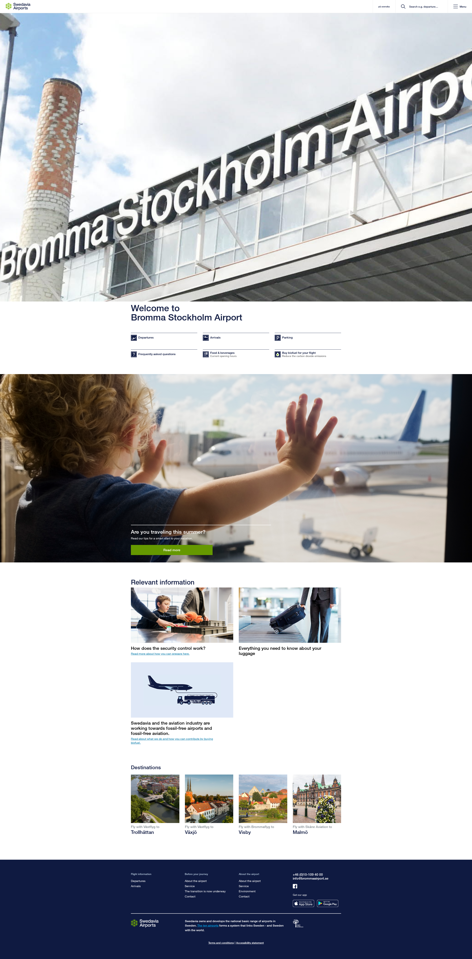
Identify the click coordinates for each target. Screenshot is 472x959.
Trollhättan (142, 832)
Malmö (300, 832)
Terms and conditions (221, 942)
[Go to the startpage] (145, 922)
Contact (190, 896)
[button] (459, 6)
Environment (247, 891)
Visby (245, 832)
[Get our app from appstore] (303, 903)
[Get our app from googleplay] (327, 903)
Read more (171, 550)
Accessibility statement (250, 942)
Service (190, 886)
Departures (138, 881)
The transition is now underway (205, 891)
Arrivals (136, 886)
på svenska (384, 6)
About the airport (196, 881)
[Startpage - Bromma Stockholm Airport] (18, 6)
